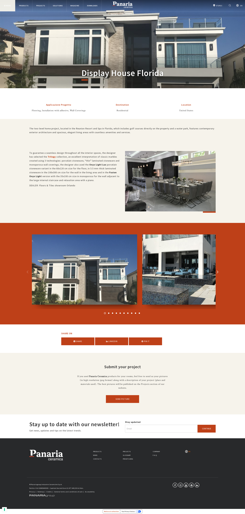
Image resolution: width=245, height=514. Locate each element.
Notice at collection (111, 511)
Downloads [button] (92, 6)
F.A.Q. (155, 455)
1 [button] (105, 313)
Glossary (127, 455)
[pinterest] (191, 485)
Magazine (74, 6)
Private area (128, 459)
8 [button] (132, 313)
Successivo (217, 271)
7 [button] (128, 313)
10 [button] (139, 313)
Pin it (146, 341)
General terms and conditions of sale (68, 492)
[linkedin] (197, 485)
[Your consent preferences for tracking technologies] (4, 509)
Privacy (32, 492)
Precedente (27, 271)
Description (128, 14)
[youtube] (186, 485)
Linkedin (112, 341)
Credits (49, 492)
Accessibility (90, 492)
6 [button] (124, 313)
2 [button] (109, 313)
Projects (127, 451)
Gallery (114, 14)
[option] (170, 183)
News (95, 455)
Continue (206, 428)
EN (240, 6)
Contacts (97, 459)
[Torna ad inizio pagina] (241, 510)
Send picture (123, 399)
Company (156, 451)
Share (78, 341)
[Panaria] (122, 8)
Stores (218, 6)
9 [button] (135, 313)
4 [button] (116, 313)
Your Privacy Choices (128, 511)
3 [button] (112, 313)
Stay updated (133, 422)
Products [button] (23, 6)
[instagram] (180, 485)
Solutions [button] (58, 6)
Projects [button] (40, 6)
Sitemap (41, 492)
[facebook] (175, 485)
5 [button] (120, 313)
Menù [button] (8, 6)
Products (97, 451)
